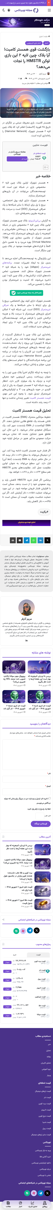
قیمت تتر (47, 1097)
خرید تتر (24, 159)
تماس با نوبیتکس (44, 1175)
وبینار (49, 1075)
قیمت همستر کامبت (40, 398)
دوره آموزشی (46, 1069)
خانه (46, 36)
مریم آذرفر (42, 74)
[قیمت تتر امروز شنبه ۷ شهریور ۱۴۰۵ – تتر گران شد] (39, 696)
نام (49, 773)
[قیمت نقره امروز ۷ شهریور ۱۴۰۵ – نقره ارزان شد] (42, 891)
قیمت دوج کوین (45, 1116)
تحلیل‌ (48, 1050)
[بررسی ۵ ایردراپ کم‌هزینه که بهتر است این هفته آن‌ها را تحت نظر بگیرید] (39, 667)
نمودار (7, 962)
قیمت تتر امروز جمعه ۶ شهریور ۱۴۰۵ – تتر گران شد (14, 707)
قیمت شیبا (47, 1122)
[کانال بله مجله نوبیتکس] (26, 294)
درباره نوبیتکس (45, 1169)
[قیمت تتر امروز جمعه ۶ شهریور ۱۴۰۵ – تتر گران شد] (13, 696)
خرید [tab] (14, 955)
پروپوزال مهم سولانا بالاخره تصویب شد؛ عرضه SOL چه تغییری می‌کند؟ (14, 679)
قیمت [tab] (38, 955)
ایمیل (48, 786)
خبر (49, 1044)
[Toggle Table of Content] (44, 167)
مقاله (49, 1056)
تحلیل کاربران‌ (46, 1063)
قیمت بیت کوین (45, 1103)
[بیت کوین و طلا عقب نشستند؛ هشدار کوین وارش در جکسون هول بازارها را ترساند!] (42, 877)
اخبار (41, 36)
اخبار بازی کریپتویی (34, 43)
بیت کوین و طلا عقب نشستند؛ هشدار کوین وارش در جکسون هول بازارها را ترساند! (18, 876)
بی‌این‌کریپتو (35, 221)
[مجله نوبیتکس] (26, 10)
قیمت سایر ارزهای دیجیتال (41, 1134)
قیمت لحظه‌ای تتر (39, 153)
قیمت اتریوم (46, 1109)
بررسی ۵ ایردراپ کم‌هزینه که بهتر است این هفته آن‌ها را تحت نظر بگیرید (39, 679)
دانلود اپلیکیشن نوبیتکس (41, 1163)
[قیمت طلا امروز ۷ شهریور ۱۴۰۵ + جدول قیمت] (42, 904)
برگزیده (43, 512)
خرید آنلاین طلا (45, 1156)
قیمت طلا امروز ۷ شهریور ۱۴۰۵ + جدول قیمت (19, 902)
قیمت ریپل (47, 1128)
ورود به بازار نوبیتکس (43, 1150)
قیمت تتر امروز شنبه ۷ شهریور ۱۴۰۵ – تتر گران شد (40, 707)
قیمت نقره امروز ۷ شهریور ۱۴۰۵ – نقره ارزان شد (18, 889)
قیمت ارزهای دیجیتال (43, 1091)
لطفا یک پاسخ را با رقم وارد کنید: (39, 809)
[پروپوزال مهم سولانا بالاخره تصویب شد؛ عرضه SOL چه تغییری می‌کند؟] (13, 667)
